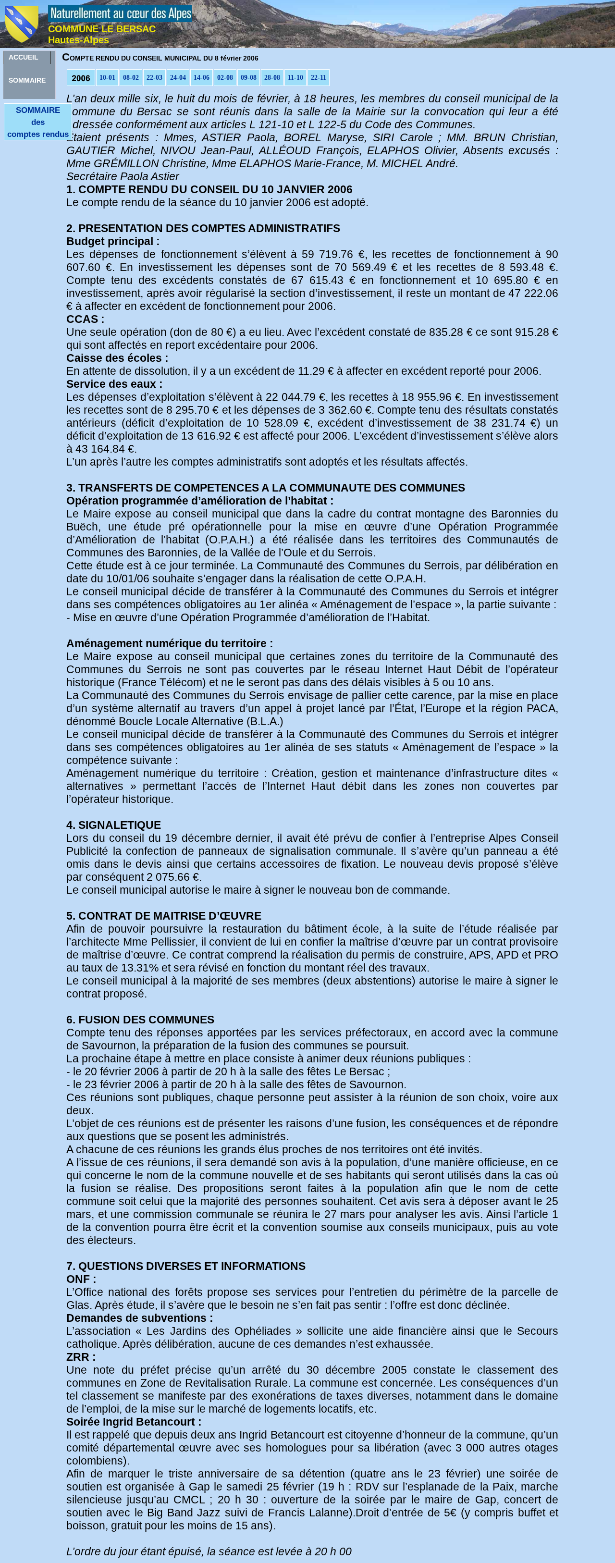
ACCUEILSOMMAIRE (27, 58)
